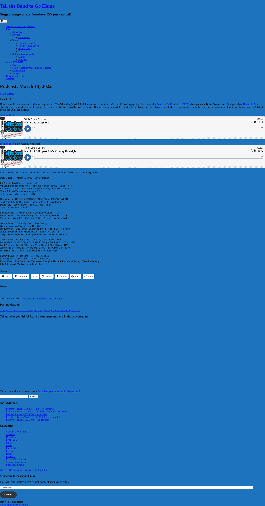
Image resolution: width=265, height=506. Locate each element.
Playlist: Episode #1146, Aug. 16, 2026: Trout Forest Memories (36, 411)
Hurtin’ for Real (250, 104)
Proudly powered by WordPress (15, 504)
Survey (15, 73)
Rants (9, 453)
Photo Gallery (25, 48)
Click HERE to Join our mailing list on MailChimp (24, 470)
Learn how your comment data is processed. (59, 391)
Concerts (22, 51)
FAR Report (24, 37)
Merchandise (18, 70)
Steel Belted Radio (15, 464)
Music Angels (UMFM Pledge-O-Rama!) (32, 67)
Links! (21, 56)
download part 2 (8, 143)
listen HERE (181, 104)
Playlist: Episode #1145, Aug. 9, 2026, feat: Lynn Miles (33, 417)
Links (9, 442)
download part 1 (8, 115)
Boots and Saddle (165, 104)
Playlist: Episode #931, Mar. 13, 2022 (20, 310)
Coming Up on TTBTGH (31, 43)
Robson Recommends (23, 54)
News (15, 40)
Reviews (22, 59)
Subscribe (8, 494)
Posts (8, 29)
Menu (3, 21)
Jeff (60, 298)
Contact (10, 78)
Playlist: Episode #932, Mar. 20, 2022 (60, 310)
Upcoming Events (15, 76)
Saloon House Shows (28, 45)
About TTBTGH (14, 62)
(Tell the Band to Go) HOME (20, 26)
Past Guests (17, 65)
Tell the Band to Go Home (27, 6)
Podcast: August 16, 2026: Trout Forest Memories (30, 409)
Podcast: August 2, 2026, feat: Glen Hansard (27, 420)
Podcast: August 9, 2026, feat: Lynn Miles (26, 414)
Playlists (16, 34)
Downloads (17, 32)
